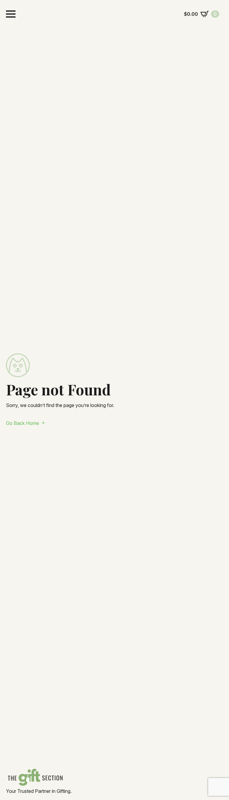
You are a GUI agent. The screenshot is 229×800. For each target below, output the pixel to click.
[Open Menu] (11, 14)
